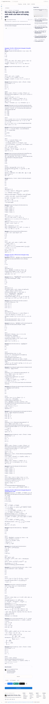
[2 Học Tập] (24, 4)
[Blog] (44, 39)
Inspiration (31, 697)
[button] (1, 1)
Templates (25, 698)
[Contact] (2, 19)
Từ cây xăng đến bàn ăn (39, 41)
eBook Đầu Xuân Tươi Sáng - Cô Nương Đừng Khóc (40, 32)
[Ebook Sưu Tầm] (45, 18)
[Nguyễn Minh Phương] (11, 19)
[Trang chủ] (2, 5)
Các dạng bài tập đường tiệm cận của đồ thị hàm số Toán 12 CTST (41, 37)
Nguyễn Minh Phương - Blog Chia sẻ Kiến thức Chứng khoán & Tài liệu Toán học (20, 702)
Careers (44, 698)
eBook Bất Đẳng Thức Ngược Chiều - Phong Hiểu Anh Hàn (41, 28)
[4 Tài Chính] (33, 4)
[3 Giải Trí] (29, 4)
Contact (37, 694)
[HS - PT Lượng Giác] (12, 680)
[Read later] (28, 19)
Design (24, 694)
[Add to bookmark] (46, 10)
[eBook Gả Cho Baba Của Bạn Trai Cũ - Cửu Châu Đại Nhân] (40, 13)
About (44, 694)
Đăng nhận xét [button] (18, 688)
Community (31, 694)
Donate (37, 697)
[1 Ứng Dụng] (19, 4)
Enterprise (25, 697)
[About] (2, 17)
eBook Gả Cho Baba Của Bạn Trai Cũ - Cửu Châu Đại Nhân (41, 20)
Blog (30, 698)
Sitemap (44, 697)
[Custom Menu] (2, 14)
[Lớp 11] (18, 680)
